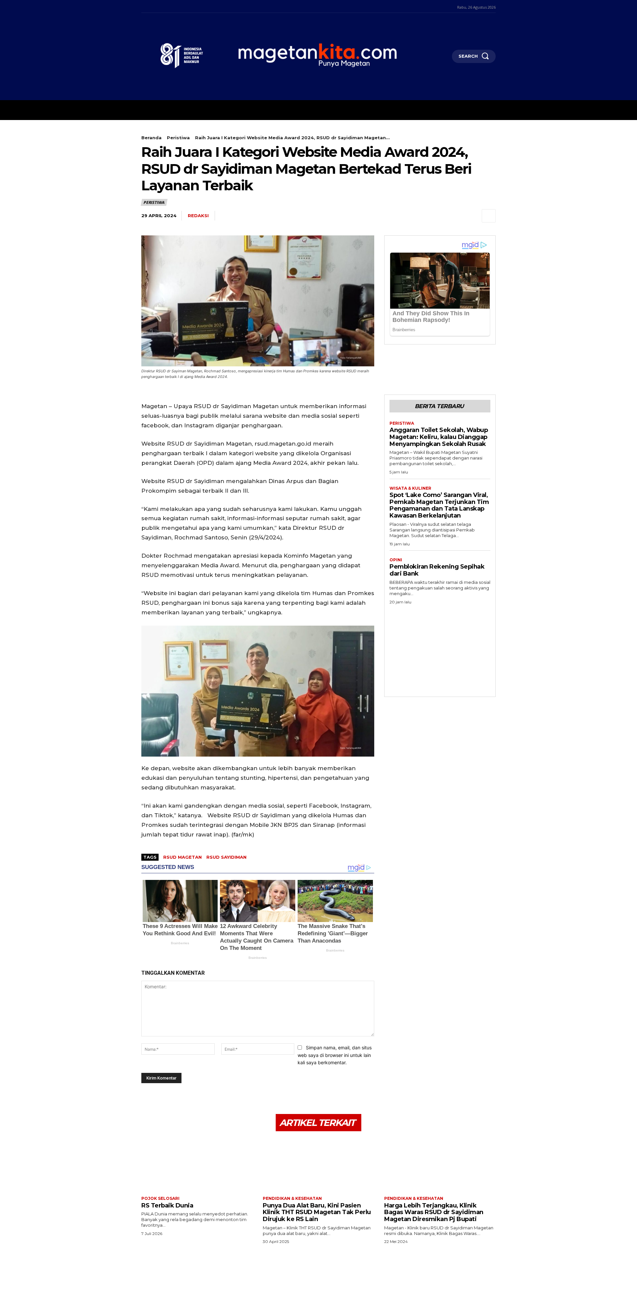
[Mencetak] (473, 215)
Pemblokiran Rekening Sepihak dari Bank (436, 570)
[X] (171, 6)
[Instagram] (151, 6)
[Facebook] (142, 6)
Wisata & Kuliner (410, 488)
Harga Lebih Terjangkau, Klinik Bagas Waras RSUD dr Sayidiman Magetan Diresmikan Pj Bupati (433, 1212)
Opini (395, 560)
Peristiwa (178, 137)
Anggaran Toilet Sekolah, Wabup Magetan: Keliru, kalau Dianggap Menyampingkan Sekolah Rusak (438, 436)
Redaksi (198, 215)
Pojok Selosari (160, 1198)
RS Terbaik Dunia (167, 1205)
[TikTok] (161, 6)
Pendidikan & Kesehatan (292, 1198)
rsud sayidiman (226, 857)
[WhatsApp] (427, 215)
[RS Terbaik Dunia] (197, 1165)
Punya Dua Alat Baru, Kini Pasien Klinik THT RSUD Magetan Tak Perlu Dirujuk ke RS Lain (317, 1212)
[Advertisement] (440, 648)
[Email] (457, 215)
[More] (489, 215)
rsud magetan (182, 857)
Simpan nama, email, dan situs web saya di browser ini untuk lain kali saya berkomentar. (335, 1055)
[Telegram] (442, 215)
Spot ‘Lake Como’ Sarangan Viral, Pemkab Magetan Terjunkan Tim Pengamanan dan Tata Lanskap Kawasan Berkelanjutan (439, 505)
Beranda (151, 137)
